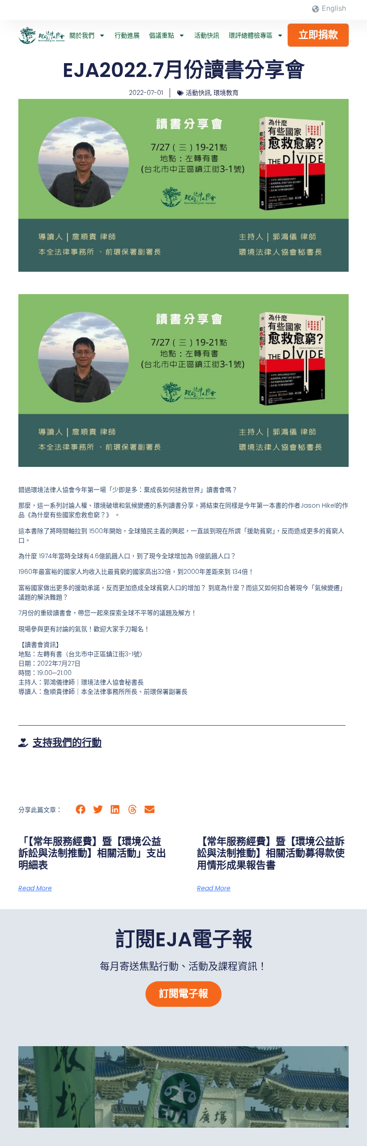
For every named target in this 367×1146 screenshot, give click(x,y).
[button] (81, 809)
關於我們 (81, 35)
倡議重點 (161, 35)
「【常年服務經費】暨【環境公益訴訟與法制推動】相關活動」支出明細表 (92, 853)
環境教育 (226, 92)
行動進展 (127, 35)
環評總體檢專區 (251, 35)
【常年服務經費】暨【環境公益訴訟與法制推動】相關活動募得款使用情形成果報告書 (271, 853)
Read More (35, 888)
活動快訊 (206, 35)
